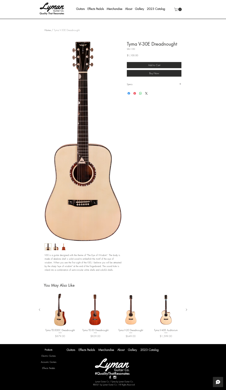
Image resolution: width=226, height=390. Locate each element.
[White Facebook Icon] (110, 377)
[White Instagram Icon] (115, 377)
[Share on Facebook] (129, 93)
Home (48, 30)
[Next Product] (186, 310)
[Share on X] (146, 93)
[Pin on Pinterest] (135, 93)
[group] (113, 317)
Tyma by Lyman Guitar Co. (122, 381)
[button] (129, 8)
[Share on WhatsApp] (140, 93)
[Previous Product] (39, 310)
